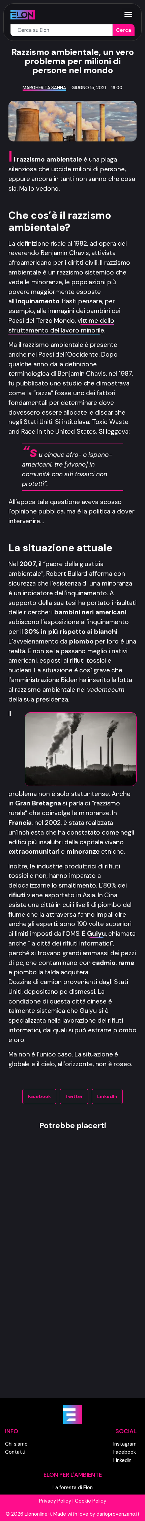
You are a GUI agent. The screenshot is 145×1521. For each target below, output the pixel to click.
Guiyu (96, 933)
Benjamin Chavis (65, 253)
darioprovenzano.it (118, 1514)
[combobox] (61, 30)
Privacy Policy (55, 1501)
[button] (128, 14)
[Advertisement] (72, 1275)
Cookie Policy (90, 1501)
